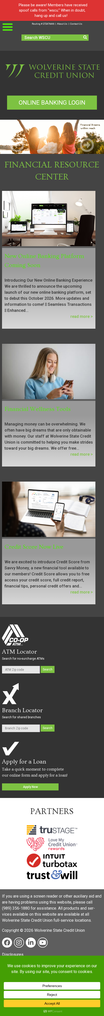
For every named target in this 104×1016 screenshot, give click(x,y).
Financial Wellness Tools (38, 409)
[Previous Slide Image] (17, 145)
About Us (62, 23)
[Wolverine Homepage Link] (52, 78)
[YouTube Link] (43, 943)
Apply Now (30, 787)
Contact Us (76, 23)
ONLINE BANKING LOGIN (52, 102)
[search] (85, 37)
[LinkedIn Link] (31, 943)
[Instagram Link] (19, 943)
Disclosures (12, 954)
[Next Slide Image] (87, 145)
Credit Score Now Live (34, 546)
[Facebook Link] (7, 943)
